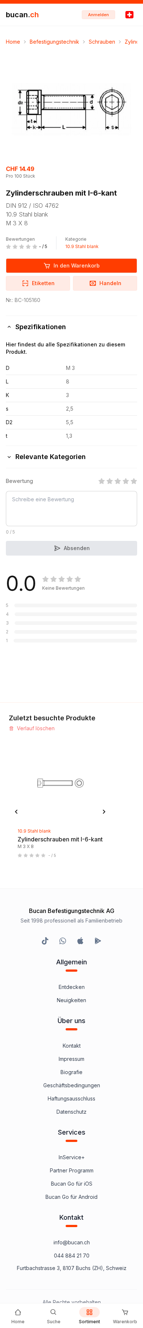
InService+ (72, 1157)
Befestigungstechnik (54, 42)
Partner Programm (72, 1170)
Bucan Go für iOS (71, 1183)
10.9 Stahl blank (82, 246)
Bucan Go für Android (71, 1197)
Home (13, 42)
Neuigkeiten (71, 1000)
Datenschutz (71, 1112)
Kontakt (72, 1046)
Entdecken (72, 987)
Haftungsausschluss (71, 1098)
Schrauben (102, 42)
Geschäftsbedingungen (71, 1085)
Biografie (71, 1072)
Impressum (71, 1059)
